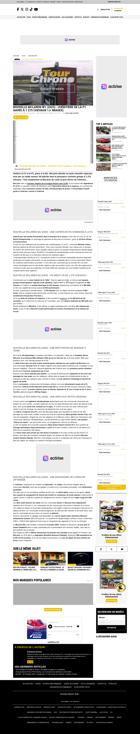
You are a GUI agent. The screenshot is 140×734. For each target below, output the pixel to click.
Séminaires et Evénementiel (38, 722)
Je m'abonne (118, 9)
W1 (67, 280)
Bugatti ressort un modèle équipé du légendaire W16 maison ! (80, 568)
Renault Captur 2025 (105, 201)
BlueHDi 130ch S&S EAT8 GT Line (108, 233)
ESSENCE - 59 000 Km (104, 267)
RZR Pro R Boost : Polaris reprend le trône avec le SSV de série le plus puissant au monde (25, 568)
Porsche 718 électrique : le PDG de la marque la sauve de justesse (52, 568)
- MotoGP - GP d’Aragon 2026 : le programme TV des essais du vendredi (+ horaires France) (46, 674)
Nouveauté (32, 56)
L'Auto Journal (91, 712)
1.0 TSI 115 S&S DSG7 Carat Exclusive (109, 264)
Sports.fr (39, 2)
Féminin (90, 717)
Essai (29, 17)
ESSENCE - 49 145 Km (104, 358)
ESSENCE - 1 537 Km (103, 207)
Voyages (81, 717)
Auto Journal (20, 2)
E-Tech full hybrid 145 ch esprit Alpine (111, 203)
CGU (55, 712)
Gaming (68, 722)
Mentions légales (34, 707)
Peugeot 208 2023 (104, 383)
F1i (26, 2)
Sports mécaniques (39, 17)
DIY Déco (90, 722)
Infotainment (100, 717)
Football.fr (46, 2)
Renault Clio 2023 (104, 353)
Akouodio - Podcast (55, 2)
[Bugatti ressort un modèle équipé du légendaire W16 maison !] (80, 559)
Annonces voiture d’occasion (39, 712)
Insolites (17, 564)
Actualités (21, 17)
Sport (119, 717)
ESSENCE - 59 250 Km (104, 449)
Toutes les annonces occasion (111, 487)
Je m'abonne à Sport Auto (84, 707)
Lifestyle (78, 17)
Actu (24, 56)
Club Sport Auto (116, 17)
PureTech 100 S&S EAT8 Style (107, 385)
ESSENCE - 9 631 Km (103, 389)
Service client (49, 707)
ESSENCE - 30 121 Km (104, 480)
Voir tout (90, 581)
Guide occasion (54, 17)
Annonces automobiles (100, 17)
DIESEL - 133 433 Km (103, 237)
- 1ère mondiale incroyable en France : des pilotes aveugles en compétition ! (40, 669)
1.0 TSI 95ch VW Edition (105, 415)
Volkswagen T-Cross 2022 (106, 292)
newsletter (105, 9)
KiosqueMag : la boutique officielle (111, 707)
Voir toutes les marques (53, 610)
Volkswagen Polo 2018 (105, 262)
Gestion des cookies (104, 722)
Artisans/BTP (79, 722)
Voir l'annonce (104, 210)
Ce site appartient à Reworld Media (32, 717)
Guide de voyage (79, 2)
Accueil (16, 56)
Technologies (57, 722)
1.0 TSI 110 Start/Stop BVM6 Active (108, 446)
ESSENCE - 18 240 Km (104, 328)
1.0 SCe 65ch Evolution (105, 355)
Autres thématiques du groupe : (62, 717)
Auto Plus (104, 712)
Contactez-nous (64, 707)
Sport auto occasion (67, 2)
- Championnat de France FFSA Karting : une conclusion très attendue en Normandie (43, 672)
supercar (63, 298)
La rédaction (19, 707)
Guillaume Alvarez (72, 113)
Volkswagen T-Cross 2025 (106, 413)
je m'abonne (111, 541)
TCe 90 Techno (102, 324)
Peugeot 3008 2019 (104, 232)
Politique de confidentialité (71, 712)
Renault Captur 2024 (105, 323)
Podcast (86, 17)
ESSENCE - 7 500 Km (103, 419)
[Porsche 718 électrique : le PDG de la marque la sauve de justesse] (53, 559)
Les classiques (67, 17)
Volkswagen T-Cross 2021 (106, 444)
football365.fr (32, 2)
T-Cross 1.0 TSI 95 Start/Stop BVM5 (108, 294)
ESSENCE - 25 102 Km (104, 298)
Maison (111, 717)
